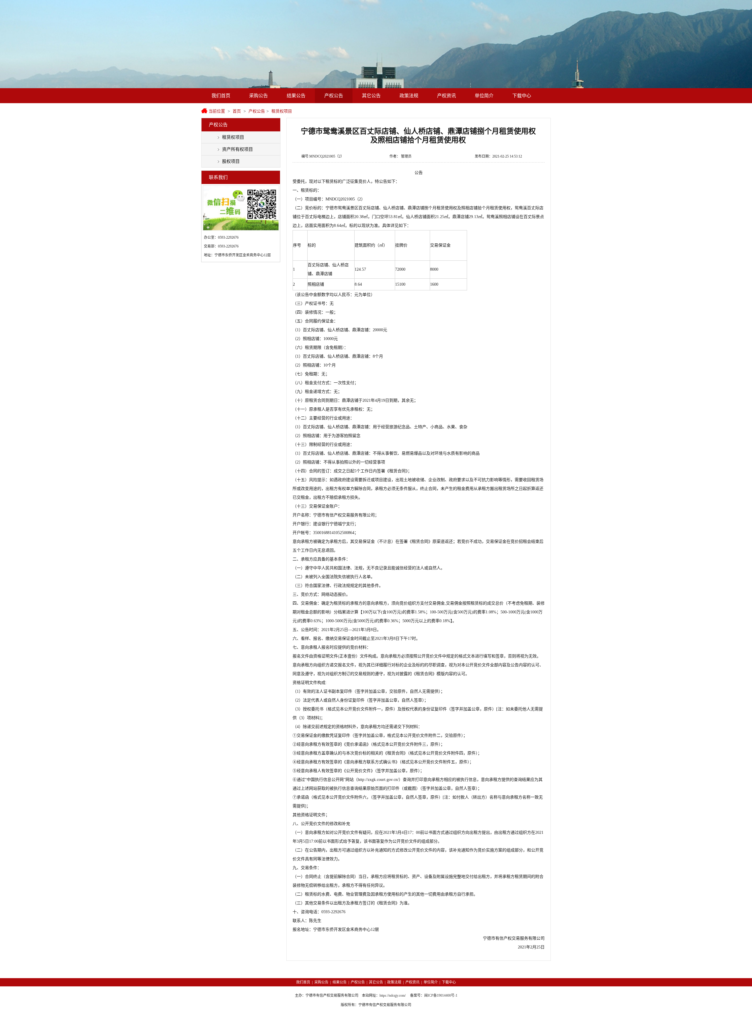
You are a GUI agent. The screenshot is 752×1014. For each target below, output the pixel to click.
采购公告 (258, 95)
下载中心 (521, 95)
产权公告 (333, 95)
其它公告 (371, 95)
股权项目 (231, 161)
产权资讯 (446, 95)
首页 (237, 111)
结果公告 (296, 95)
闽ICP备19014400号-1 (440, 995)
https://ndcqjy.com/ (393, 995)
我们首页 (221, 95)
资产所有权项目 (237, 149)
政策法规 (409, 95)
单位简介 (484, 95)
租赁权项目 (281, 111)
